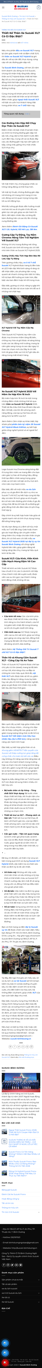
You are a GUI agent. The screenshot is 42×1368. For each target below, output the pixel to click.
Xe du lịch (24, 1360)
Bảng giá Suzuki (9, 1190)
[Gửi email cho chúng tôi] (16, 1265)
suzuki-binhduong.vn (20, 1039)
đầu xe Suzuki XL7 (25, 50)
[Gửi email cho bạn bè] (23, 1047)
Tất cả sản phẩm (9, 1284)
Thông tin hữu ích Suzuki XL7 (13, 19)
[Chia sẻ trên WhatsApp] (10, 1047)
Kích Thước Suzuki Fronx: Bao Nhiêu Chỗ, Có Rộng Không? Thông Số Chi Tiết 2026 (22, 1163)
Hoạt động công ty (10, 1199)
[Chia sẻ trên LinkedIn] (31, 1047)
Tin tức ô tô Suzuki (27, 16)
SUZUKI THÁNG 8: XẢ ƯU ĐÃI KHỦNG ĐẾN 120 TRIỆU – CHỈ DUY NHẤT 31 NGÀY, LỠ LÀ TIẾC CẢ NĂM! (23, 1143)
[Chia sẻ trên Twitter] (19, 1047)
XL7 (34, 993)
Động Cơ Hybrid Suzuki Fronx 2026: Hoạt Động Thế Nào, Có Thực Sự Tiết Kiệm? (22, 1173)
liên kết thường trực (26, 1057)
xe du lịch (31, 489)
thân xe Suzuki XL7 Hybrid (18, 56)
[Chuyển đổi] (38, 1212)
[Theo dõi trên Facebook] (4, 1265)
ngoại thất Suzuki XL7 (28, 99)
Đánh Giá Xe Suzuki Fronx (14, 1194)
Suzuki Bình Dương (10, 16)
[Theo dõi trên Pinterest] (21, 1265)
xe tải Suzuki (20, 981)
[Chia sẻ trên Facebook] (15, 1047)
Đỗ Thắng (24, 43)
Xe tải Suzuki (8, 1302)
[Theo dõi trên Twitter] (12, 1265)
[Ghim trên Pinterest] (27, 1047)
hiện (27, 114)
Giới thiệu (15, 1360)
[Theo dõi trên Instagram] (8, 1265)
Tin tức (13, 1361)
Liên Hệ (28, 1361)
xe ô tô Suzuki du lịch (12, 1293)
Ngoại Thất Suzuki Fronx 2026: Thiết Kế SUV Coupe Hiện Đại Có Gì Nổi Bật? (24, 1132)
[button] (3, 7)
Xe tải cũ (6, 1297)
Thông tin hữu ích (10, 1208)
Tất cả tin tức (8, 1203)
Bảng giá (21, 1361)
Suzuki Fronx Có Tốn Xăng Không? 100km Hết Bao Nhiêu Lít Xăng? (24, 1154)
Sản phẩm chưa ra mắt (12, 1280)
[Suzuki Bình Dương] (21, 7)
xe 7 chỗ (22, 105)
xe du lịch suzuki (9, 1288)
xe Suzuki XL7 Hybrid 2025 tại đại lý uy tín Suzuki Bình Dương (21, 541)
